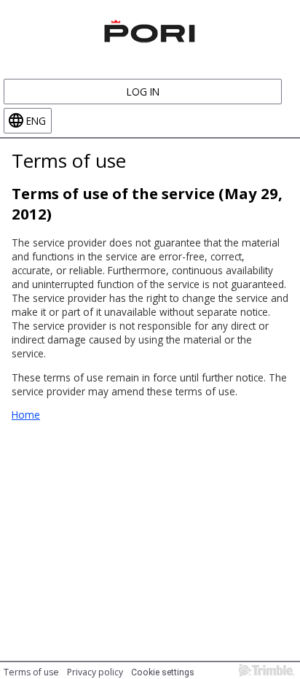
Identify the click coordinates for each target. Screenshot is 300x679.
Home (26, 415)
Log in (143, 91)
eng (36, 121)
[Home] (150, 29)
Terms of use (31, 672)
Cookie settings (162, 672)
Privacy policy (95, 672)
